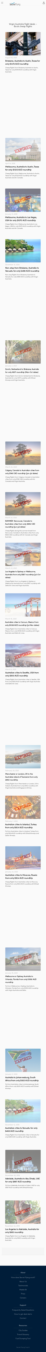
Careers (23, 1298)
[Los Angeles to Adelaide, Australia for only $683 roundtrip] (23, 1212)
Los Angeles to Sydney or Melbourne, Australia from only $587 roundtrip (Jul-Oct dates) (23, 574)
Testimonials (23, 1286)
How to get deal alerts (23, 1314)
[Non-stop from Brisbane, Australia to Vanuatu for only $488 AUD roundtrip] (23, 250)
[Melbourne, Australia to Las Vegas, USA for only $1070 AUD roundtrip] (23, 200)
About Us (23, 1281)
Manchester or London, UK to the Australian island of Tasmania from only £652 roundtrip (21, 777)
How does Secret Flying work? (23, 1277)
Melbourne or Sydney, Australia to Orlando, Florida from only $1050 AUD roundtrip (20, 979)
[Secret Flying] (15, 3)
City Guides (23, 1330)
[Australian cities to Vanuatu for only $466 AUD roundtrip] (23, 1111)
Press (23, 1294)
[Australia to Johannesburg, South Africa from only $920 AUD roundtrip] (23, 1060)
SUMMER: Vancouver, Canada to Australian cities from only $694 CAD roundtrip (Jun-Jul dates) (20, 524)
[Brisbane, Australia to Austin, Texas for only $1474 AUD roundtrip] (23, 43)
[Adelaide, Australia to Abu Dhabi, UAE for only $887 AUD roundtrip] (23, 1161)
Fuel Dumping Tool (23, 1338)
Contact (23, 1318)
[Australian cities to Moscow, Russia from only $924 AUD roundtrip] (23, 858)
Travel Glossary (23, 1334)
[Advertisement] (23, 12)
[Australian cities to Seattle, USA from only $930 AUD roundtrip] (23, 655)
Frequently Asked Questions (23, 1310)
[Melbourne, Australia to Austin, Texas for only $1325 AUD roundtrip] (23, 149)
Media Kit (23, 1290)
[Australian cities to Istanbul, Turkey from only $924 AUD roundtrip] (23, 807)
